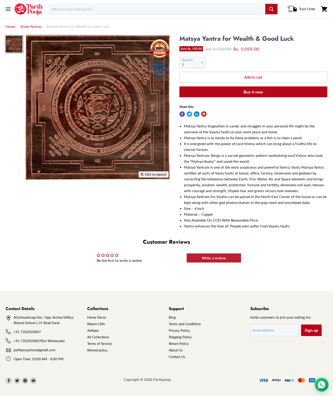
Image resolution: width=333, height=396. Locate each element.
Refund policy (97, 350)
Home (10, 26)
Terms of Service (99, 343)
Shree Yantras (31, 26)
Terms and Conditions (185, 324)
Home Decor (96, 317)
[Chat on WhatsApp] (321, 384)
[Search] (271, 9)
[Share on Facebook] (182, 114)
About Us (176, 350)
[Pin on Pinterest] (204, 114)
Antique (93, 330)
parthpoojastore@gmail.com (34, 350)
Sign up (311, 330)
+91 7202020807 (27, 332)
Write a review (214, 258)
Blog (172, 317)
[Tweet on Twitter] (189, 114)
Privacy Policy (179, 330)
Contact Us (177, 357)
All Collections (98, 337)
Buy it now (253, 91)
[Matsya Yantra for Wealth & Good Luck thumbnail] (14, 44)
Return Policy (179, 343)
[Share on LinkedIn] (196, 114)
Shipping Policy (180, 337)
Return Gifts (96, 324)
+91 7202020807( (28, 341)
